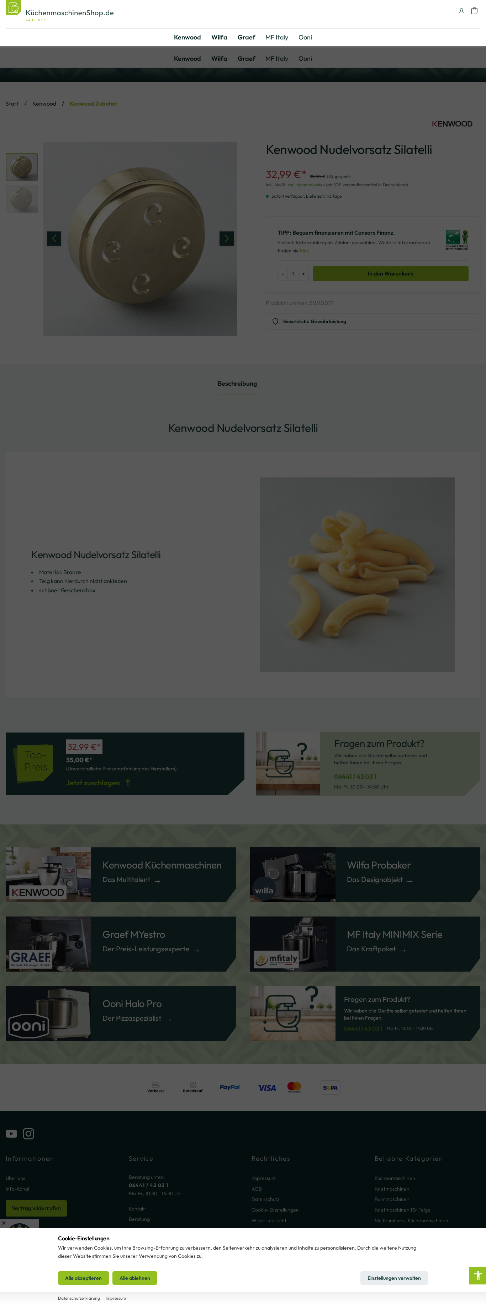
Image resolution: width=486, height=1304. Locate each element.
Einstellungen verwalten (394, 1278)
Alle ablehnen (135, 1278)
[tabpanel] (243, 567)
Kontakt (137, 1209)
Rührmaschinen (392, 1199)
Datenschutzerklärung (79, 1298)
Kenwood (187, 58)
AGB (257, 1189)
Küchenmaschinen (395, 1178)
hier (304, 250)
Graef (246, 58)
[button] (474, 11)
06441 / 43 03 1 (355, 777)
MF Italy (276, 58)
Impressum (264, 1178)
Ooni (305, 58)
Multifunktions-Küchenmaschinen (411, 1220)
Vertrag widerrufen (36, 1208)
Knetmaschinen (392, 1189)
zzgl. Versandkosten (306, 184)
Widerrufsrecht (269, 1220)
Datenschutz (265, 1199)
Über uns (15, 1178)
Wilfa (219, 58)
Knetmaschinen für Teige (402, 1210)
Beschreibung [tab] (237, 383)
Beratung (139, 1219)
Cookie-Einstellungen (275, 1210)
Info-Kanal (17, 1189)
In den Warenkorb (390, 273)
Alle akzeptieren (83, 1278)
